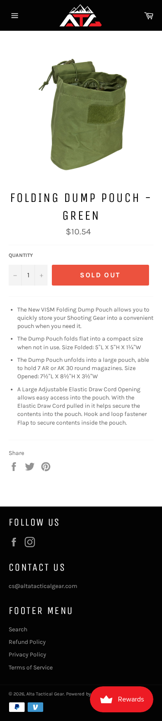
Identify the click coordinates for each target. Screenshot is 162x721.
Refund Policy (27, 642)
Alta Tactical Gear (45, 694)
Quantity (21, 255)
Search (18, 629)
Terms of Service (31, 667)
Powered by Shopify (87, 694)
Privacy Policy (27, 654)
